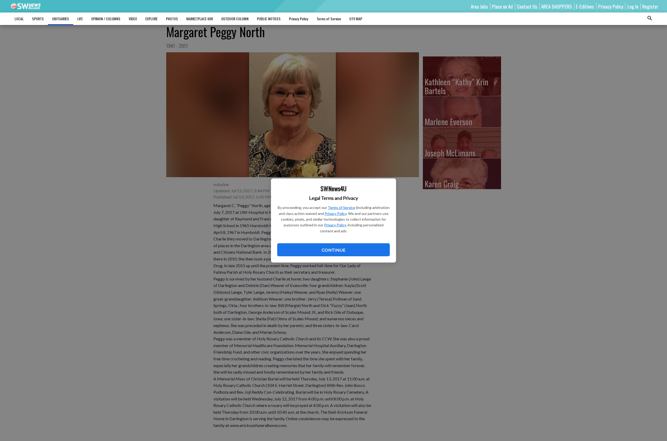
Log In (632, 6)
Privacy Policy (336, 213)
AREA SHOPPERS (556, 6)
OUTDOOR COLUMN (235, 18)
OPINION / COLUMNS (105, 18)
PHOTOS (172, 18)
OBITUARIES (60, 18)
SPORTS (38, 18)
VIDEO (133, 18)
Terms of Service (341, 207)
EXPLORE (151, 18)
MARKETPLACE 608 (199, 18)
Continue (333, 249)
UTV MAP (355, 18)
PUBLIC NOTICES (269, 18)
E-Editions (585, 6)
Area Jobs (479, 6)
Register (650, 6)
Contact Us (527, 6)
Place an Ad (502, 6)
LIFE (80, 18)
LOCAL (19, 18)
